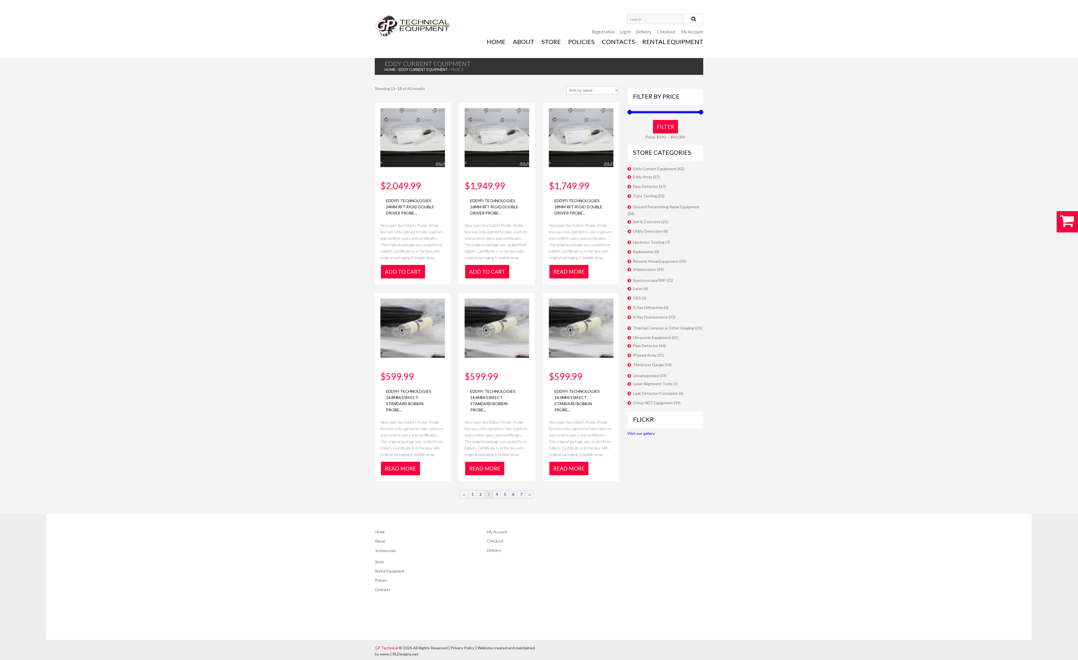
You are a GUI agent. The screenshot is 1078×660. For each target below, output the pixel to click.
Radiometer (643, 251)
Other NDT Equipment (653, 402)
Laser (638, 288)
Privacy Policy (462, 647)
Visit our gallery (641, 433)
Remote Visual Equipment (656, 261)
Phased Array (645, 355)
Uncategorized (646, 375)
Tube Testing (645, 195)
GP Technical (386, 647)
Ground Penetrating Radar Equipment (666, 206)
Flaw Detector (645, 186)
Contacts (618, 41)
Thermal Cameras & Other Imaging (663, 328)
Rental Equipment (672, 41)
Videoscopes (644, 269)
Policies (581, 41)
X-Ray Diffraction (648, 307)
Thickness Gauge (648, 364)
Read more (568, 271)
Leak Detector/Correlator (655, 393)
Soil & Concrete (647, 221)
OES (637, 298)
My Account (692, 31)
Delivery (643, 31)
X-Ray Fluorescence (650, 317)
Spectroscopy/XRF (649, 280)
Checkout (666, 31)
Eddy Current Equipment (423, 69)
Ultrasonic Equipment (652, 337)
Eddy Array (642, 176)
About (523, 41)
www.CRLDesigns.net (399, 654)
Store (551, 41)
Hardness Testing (648, 242)
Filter (665, 126)
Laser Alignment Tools (652, 383)
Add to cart (403, 271)
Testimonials (385, 550)
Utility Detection (648, 231)
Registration (603, 31)
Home (496, 41)
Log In (625, 31)
